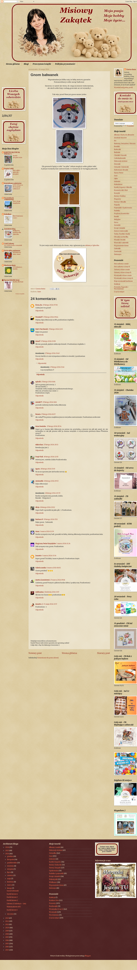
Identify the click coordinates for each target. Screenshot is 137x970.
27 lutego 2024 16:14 (48, 382)
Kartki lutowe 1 (12, 910)
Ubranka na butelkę (121, 237)
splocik (38, 382)
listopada (10, 859)
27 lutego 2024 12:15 (55, 329)
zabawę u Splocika (92, 245)
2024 (7, 854)
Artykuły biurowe (120, 138)
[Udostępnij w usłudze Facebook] (57, 289)
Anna (37, 531)
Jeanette (38, 556)
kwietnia (10, 882)
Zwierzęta (117, 254)
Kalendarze (118, 184)
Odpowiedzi (42, 363)
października (12, 863)
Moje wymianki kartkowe (123, 281)
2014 (7, 947)
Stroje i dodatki (119, 228)
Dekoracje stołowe (120, 161)
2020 (7, 928)
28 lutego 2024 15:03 (47, 469)
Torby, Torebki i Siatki (122, 234)
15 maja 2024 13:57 (50, 604)
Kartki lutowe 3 (12, 897)
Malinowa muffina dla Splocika (17, 232)
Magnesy (117, 199)
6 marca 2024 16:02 (54, 568)
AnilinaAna (39, 592)
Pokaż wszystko (20, 293)
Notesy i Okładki (120, 202)
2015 (7, 944)
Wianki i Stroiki (119, 240)
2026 (7, 847)
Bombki (117, 146)
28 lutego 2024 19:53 (51, 481)
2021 (7, 924)
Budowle (117, 152)
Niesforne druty (10, 265)
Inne (39, 292)
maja (9, 879)
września (10, 866)
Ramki (116, 216)
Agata (37, 469)
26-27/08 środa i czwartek (13, 245)
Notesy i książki (54, 868)
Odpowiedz (39, 311)
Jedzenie (117, 181)
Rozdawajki (53, 906)
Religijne (117, 219)
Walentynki (53, 879)
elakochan (39, 445)
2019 (7, 931)
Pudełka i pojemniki (56, 873)
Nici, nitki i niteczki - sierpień (16, 172)
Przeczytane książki (42, 64)
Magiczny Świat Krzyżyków (45, 543)
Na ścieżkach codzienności (9, 199)
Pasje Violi (39, 457)
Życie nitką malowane (12, 251)
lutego (9, 888)
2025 (7, 850)
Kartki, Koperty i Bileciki (123, 187)
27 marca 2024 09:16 (57, 580)
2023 (7, 918)
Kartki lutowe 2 (12, 900)
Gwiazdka (52, 853)
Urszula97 (39, 317)
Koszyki (117, 193)
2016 (7, 940)
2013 (7, 950)
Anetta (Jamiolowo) (42, 580)
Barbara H (39, 519)
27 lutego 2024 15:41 (57, 367)
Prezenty (52, 903)
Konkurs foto (54, 900)
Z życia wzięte (119, 292)
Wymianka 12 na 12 (56, 909)
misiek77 (38, 402)
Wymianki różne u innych (123, 278)
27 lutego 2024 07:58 (50, 305)
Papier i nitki (9, 169)
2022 (7, 921)
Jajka (116, 178)
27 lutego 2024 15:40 (52, 353)
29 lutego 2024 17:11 (51, 519)
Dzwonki (117, 164)
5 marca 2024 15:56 (49, 556)
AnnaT (37, 341)
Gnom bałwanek (13, 891)
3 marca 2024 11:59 (47, 531)
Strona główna (13, 64)
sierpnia (10, 869)
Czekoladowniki (120, 158)
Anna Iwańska (40, 426)
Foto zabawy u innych (122, 267)
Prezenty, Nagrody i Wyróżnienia (121, 288)
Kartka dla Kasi (18, 282)
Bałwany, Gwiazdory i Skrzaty (125, 144)
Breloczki (117, 149)
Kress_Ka (38, 305)
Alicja (37, 507)
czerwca (10, 875)
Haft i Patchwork (41, 329)
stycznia (10, 914)
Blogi (26, 64)
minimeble (39, 481)
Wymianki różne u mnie (123, 275)
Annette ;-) (39, 604)
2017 (7, 937)
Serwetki (117, 225)
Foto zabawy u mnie (121, 264)
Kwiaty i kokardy (55, 865)
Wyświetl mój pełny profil (123, 87)
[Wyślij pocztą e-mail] (51, 289)
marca (9, 885)
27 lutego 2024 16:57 (48, 414)
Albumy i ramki (54, 847)
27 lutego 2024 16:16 (50, 402)
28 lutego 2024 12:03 (51, 457)
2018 (7, 934)
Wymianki (53, 912)
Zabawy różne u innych (122, 272)
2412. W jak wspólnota (16, 202)
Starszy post (103, 653)
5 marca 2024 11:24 (63, 543)
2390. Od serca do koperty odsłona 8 (18, 187)
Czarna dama (131, 69)
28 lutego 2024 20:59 (52, 493)
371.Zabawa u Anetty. (17, 268)
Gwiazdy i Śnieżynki (121, 167)
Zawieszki (117, 251)
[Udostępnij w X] (55, 289)
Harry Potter (118, 173)
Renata (38, 414)
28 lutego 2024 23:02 (47, 507)
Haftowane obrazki (121, 170)
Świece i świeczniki (121, 231)
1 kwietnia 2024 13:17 (51, 592)
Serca (116, 222)
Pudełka (117, 211)
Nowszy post (35, 653)
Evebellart (7, 214)
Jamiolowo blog (9, 229)
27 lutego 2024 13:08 (48, 341)
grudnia (10, 856)
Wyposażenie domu (121, 246)
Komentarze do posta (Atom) (48, 658)
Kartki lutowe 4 (12, 894)
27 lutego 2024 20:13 (51, 445)
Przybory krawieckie (121, 214)
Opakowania (53, 871)
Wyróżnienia (54, 915)
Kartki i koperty (55, 862)
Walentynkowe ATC (14, 907)
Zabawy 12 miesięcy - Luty (16, 904)
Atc (115, 141)
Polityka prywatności (65, 64)
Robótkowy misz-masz (17, 253)
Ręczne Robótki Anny (12, 280)
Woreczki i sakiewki (121, 243)
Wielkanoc (53, 882)
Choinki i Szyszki (120, 155)
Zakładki (117, 248)
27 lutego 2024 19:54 (54, 426)
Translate (130, 126)
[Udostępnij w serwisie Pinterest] (58, 289)
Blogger (88, 956)
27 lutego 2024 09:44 (50, 317)
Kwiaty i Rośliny (120, 196)
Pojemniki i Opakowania (123, 208)
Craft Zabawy (9, 244)
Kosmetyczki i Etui (121, 190)
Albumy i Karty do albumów (124, 135)
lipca (9, 872)
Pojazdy (117, 205)
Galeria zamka (40, 568)
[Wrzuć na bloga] (53, 289)
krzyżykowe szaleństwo (12, 183)
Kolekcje (117, 284)
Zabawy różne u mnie (122, 270)
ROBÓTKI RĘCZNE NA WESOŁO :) (12, 153)
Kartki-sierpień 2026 (17, 156)
